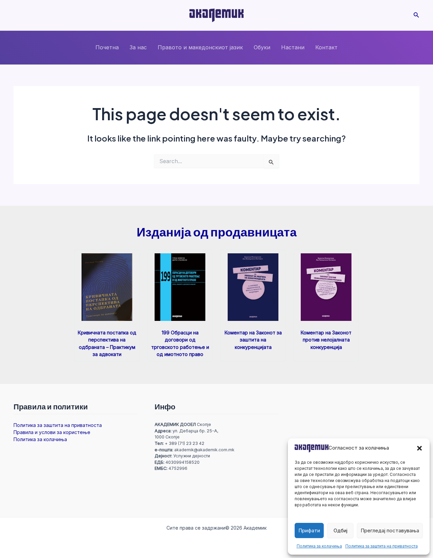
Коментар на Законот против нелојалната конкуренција (326, 340)
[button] (419, 448)
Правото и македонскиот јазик (200, 47)
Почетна (107, 47)
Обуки (262, 47)
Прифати (309, 530)
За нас (138, 47)
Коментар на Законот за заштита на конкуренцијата (253, 340)
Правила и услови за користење (52, 432)
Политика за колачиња (319, 546)
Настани (292, 47)
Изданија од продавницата (217, 231)
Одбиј (340, 530)
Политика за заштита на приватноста (381, 546)
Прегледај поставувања (390, 530)
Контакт (326, 47)
